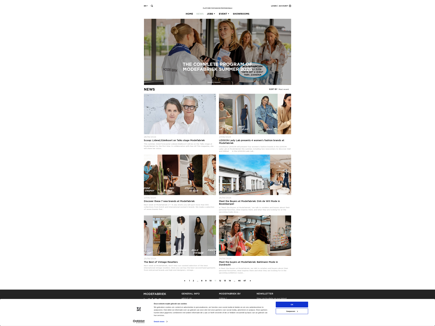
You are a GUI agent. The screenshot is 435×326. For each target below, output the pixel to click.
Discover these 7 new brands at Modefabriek (169, 201)
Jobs (210, 13)
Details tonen (159, 321)
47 (245, 281)
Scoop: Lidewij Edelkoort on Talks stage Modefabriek (174, 140)
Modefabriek (155, 293)
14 (230, 281)
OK (292, 305)
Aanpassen (290, 311)
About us (186, 299)
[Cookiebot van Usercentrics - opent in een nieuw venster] (139, 321)
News (200, 13)
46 (239, 281)
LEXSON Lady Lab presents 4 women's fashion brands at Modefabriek (251, 141)
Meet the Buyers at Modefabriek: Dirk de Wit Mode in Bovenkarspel (249, 202)
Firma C (223, 299)
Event (223, 13)
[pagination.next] (250, 281)
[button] (211, 82)
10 (210, 281)
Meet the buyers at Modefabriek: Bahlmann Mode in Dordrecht (248, 263)
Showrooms (241, 13)
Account (283, 6)
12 (220, 281)
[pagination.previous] (184, 281)
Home (189, 13)
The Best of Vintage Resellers (161, 262)
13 (225, 281)
